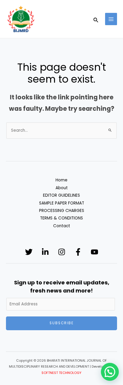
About (62, 188)
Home (61, 180)
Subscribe (62, 323)
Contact (61, 226)
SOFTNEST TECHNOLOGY (61, 373)
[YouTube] (94, 252)
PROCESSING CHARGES (61, 210)
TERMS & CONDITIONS (61, 218)
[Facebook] (78, 252)
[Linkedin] (45, 252)
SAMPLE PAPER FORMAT (61, 203)
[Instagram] (61, 252)
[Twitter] (29, 252)
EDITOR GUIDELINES (61, 195)
